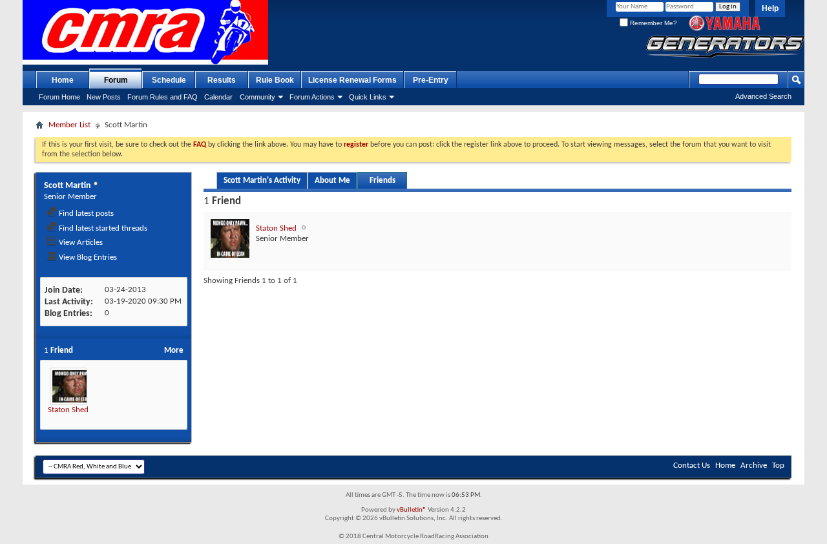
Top (778, 465)
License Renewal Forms (352, 80)
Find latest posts (85, 213)
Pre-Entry (430, 80)
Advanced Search (763, 96)
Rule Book (275, 80)
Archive (753, 465)
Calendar (218, 97)
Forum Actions (312, 97)
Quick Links (367, 97)
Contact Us (691, 465)
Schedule (169, 80)
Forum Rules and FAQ (162, 97)
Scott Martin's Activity (262, 180)
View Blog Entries (87, 257)
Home (63, 80)
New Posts (104, 97)
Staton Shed (68, 410)
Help (770, 8)
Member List (69, 125)
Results (221, 80)
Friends (382, 180)
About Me (332, 180)
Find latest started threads (102, 228)
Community (257, 97)
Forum (116, 80)
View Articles (80, 242)
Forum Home (59, 97)
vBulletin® (411, 510)
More (173, 350)
